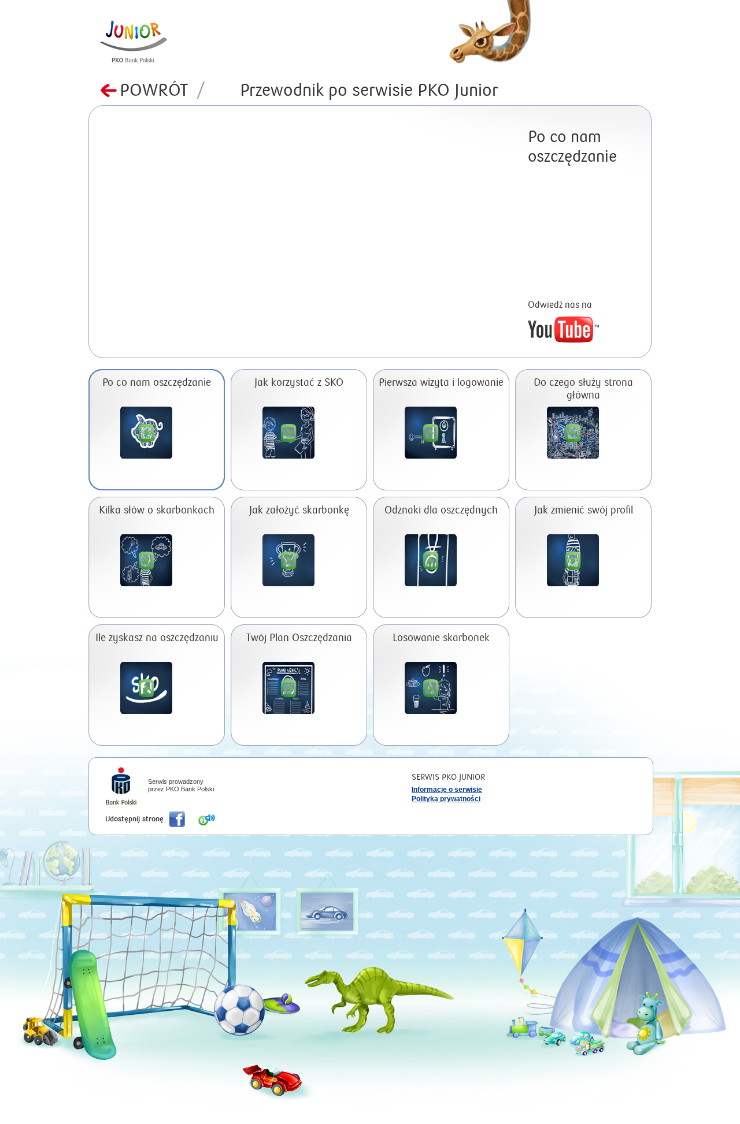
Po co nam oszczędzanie (156, 383)
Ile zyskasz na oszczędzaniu (157, 638)
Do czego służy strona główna (583, 389)
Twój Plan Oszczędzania (299, 638)
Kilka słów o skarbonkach (156, 510)
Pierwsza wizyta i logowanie (441, 383)
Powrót (162, 90)
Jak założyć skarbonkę (299, 510)
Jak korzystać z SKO (298, 383)
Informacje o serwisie (447, 790)
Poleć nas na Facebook (177, 819)
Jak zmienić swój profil (583, 510)
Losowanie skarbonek (441, 638)
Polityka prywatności (446, 799)
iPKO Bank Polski (121, 787)
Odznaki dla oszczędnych (441, 510)
